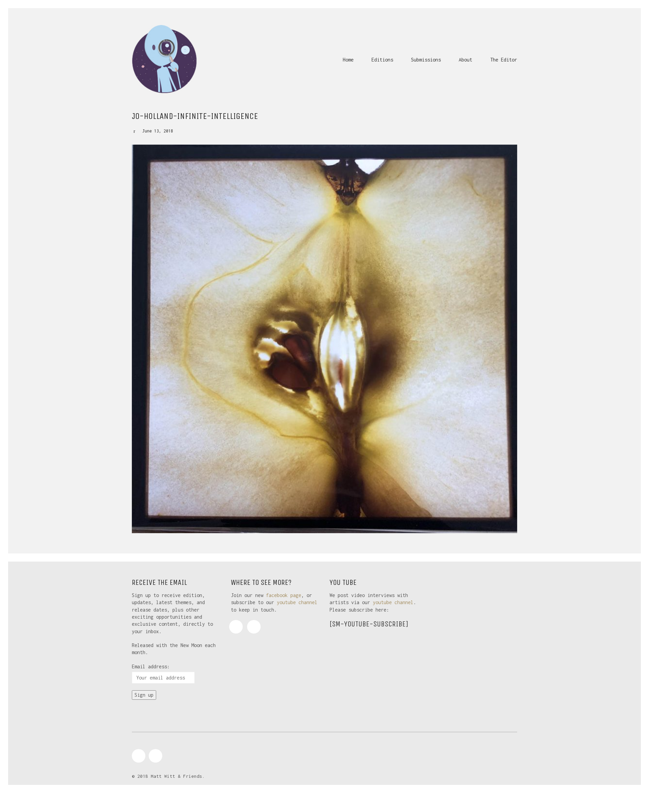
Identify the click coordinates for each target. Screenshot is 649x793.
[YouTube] (254, 627)
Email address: (151, 666)
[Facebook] (236, 627)
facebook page (283, 595)
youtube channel (297, 602)
